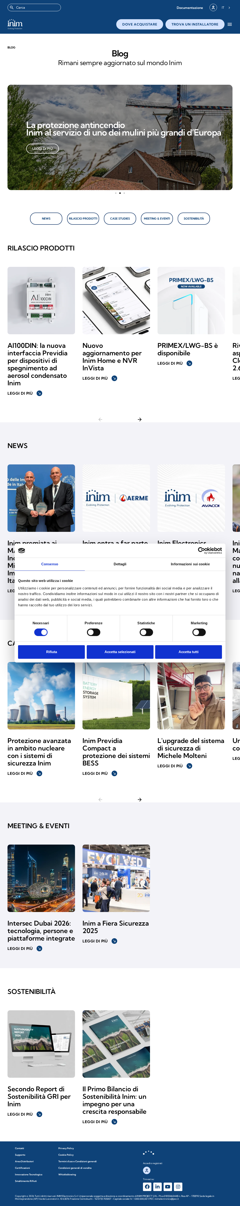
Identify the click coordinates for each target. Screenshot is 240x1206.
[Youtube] (168, 1187)
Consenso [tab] (49, 564)
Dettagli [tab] (120, 564)
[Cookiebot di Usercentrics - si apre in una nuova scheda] (201, 550)
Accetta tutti (189, 652)
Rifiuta (51, 652)
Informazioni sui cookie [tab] (190, 564)
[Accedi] (213, 7)
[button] (189, 8)
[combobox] (34, 7)
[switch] (93, 632)
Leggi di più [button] (24, 393)
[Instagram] (178, 1187)
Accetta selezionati (120, 652)
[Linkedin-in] (157, 1187)
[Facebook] (147, 1187)
